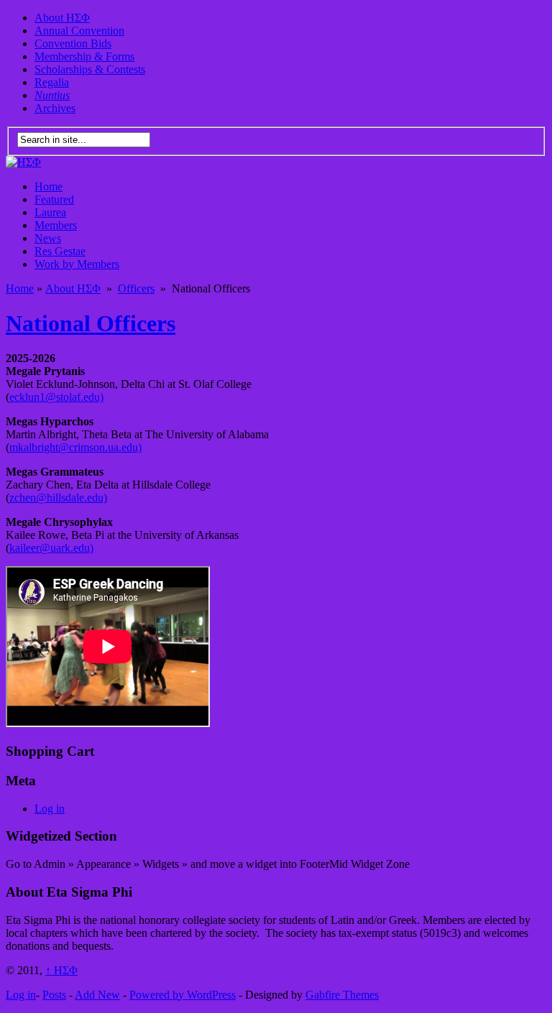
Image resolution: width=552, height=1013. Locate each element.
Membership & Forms (84, 56)
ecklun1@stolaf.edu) (56, 397)
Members (55, 225)
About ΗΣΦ (62, 17)
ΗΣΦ (61, 970)
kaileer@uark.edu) (51, 548)
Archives (54, 108)
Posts (54, 995)
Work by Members (76, 264)
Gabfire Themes (342, 995)
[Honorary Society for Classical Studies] (23, 162)
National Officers (90, 323)
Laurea (50, 212)
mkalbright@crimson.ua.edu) (75, 447)
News (47, 238)
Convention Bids (72, 43)
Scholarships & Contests (89, 69)
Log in (49, 808)
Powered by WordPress (182, 995)
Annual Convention (79, 30)
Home (48, 186)
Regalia (51, 82)
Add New (97, 995)
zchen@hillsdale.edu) (58, 497)
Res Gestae (60, 251)
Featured (54, 199)
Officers (136, 288)
